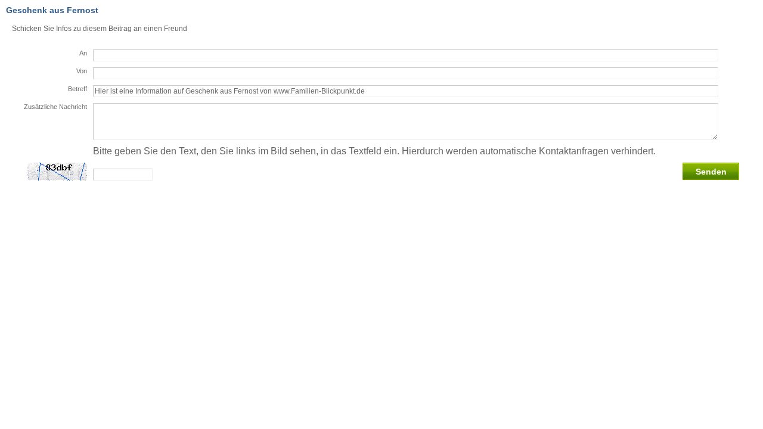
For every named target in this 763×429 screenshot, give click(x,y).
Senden (711, 171)
